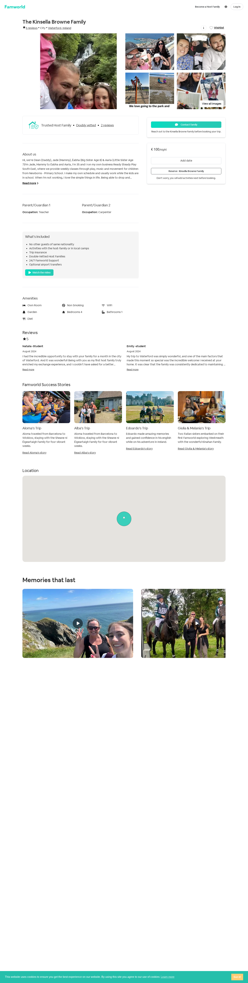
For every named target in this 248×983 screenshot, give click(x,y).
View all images (211, 103)
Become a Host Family (207, 6)
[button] (227, 6)
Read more (28, 369)
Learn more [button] (167, 976)
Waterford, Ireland (59, 28)
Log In (236, 6)
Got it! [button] (237, 977)
